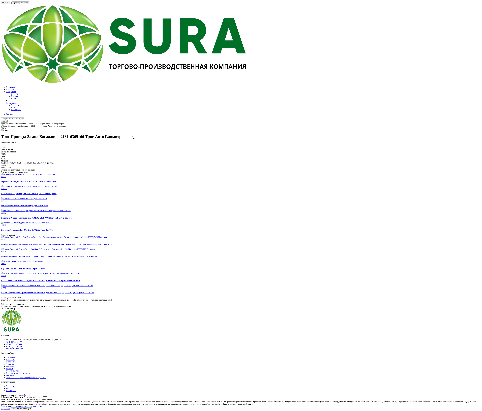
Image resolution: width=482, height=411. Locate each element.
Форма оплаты (12, 371)
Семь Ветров (24, 395)
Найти (4, 121)
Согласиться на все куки (21, 409)
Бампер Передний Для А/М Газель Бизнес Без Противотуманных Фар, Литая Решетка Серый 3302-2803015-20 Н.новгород (56, 244)
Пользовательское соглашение (19, 373)
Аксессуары (16, 110)
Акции (14, 98)
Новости (14, 94)
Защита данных (7, 406)
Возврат (9, 368)
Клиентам (10, 89)
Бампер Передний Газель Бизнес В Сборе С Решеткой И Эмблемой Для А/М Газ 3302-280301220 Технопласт (50, 256)
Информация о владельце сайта (28, 406)
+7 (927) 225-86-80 (14, 346)
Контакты (10, 114)
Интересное (11, 92)
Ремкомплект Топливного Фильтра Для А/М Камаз (24, 206)
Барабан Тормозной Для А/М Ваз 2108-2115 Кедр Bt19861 (27, 230)
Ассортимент (11, 103)
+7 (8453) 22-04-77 (14, 342)
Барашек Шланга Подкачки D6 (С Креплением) (23, 268)
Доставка (10, 366)
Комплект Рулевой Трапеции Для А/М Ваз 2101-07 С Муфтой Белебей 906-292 (36, 218)
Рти (7, 388)
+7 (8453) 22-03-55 (14, 344)
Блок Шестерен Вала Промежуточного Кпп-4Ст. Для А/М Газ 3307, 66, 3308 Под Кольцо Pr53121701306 (47, 293)
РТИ (13, 107)
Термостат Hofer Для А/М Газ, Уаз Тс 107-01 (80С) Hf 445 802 (28, 181)
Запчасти (15, 105)
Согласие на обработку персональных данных (26, 378)
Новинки (15, 96)
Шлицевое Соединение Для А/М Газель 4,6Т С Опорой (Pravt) (29, 194)
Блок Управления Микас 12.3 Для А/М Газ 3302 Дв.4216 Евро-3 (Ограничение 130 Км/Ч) (41, 280)
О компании (11, 87)
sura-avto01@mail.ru (14, 349)
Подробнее (5, 408)
